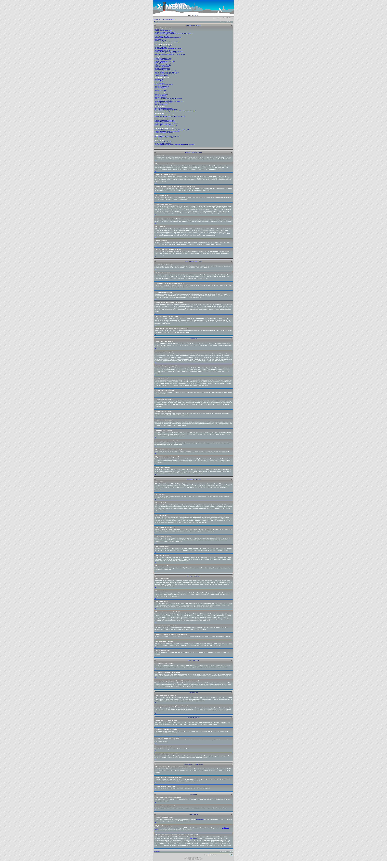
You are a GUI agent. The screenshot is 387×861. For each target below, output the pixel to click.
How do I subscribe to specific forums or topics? (167, 131)
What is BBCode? (159, 79)
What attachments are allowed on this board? (167, 136)
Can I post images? (160, 83)
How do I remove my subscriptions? (164, 132)
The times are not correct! (161, 47)
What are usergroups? (161, 97)
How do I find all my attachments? (164, 138)
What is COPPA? (159, 39)
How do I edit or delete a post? (163, 59)
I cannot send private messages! (163, 108)
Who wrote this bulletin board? (163, 142)
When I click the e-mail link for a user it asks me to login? (170, 54)
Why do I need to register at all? (163, 30)
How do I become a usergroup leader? (165, 100)
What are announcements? (162, 86)
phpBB (192, 857)
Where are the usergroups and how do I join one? (168, 98)
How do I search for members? (163, 124)
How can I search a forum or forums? (165, 120)
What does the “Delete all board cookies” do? (167, 42)
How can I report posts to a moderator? (165, 71)
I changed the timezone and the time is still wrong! (168, 48)
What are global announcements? (164, 85)
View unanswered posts (159, 19)
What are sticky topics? (161, 87)
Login (197, 15)
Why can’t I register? (160, 40)
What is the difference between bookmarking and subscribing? (172, 130)
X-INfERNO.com (199, 858)
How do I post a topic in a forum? (163, 58)
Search (193, 15)
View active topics (170, 19)
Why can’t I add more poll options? (164, 64)
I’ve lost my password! (161, 35)
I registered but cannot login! (162, 36)
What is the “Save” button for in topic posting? (167, 72)
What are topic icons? (160, 90)
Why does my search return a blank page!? (166, 123)
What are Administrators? (161, 94)
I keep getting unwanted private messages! (166, 109)
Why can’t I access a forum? (162, 66)
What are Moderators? (161, 95)
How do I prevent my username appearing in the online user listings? (173, 33)
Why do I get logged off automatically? (165, 32)
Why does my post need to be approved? (166, 74)
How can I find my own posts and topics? (166, 126)
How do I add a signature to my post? (165, 61)
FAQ (189, 15)
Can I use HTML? (159, 80)
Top (155, 160)
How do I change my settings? (163, 46)
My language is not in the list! (162, 50)
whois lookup (193, 838)
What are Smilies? (160, 82)
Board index (157, 21)
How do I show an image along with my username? (169, 51)
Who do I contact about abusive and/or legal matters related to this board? (175, 144)
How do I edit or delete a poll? (163, 65)
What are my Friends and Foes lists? (164, 115)
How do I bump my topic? (161, 75)
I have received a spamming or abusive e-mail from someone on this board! (175, 111)
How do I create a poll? (161, 62)
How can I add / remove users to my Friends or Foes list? (170, 116)
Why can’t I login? (159, 29)
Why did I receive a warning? (162, 69)
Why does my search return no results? (165, 121)
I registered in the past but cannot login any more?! (168, 37)
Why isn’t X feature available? (163, 143)
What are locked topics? (161, 89)
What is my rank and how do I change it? (166, 53)
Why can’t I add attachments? (163, 68)
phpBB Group (199, 819)
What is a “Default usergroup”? (163, 103)
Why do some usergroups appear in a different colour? (169, 101)
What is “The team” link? (161, 104)
